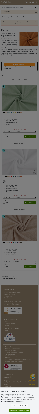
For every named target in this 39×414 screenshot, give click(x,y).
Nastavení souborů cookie (19, 406)
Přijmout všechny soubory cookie (19, 410)
